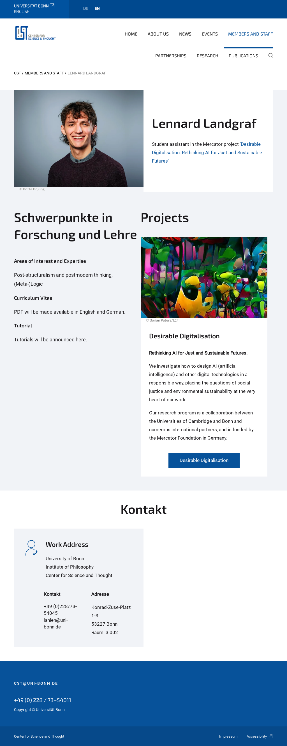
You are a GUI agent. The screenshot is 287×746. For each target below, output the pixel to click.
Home (131, 33)
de (85, 8)
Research (207, 55)
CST (17, 73)
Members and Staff (250, 33)
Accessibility (257, 736)
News (185, 33)
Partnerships (170, 55)
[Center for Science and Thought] (36, 33)
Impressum (228, 736)
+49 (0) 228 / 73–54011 (42, 699)
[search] (268, 59)
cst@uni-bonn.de (36, 683)
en (97, 8)
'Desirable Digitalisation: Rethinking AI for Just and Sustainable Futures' (207, 152)
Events (210, 33)
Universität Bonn (31, 5)
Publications (243, 55)
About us (158, 33)
